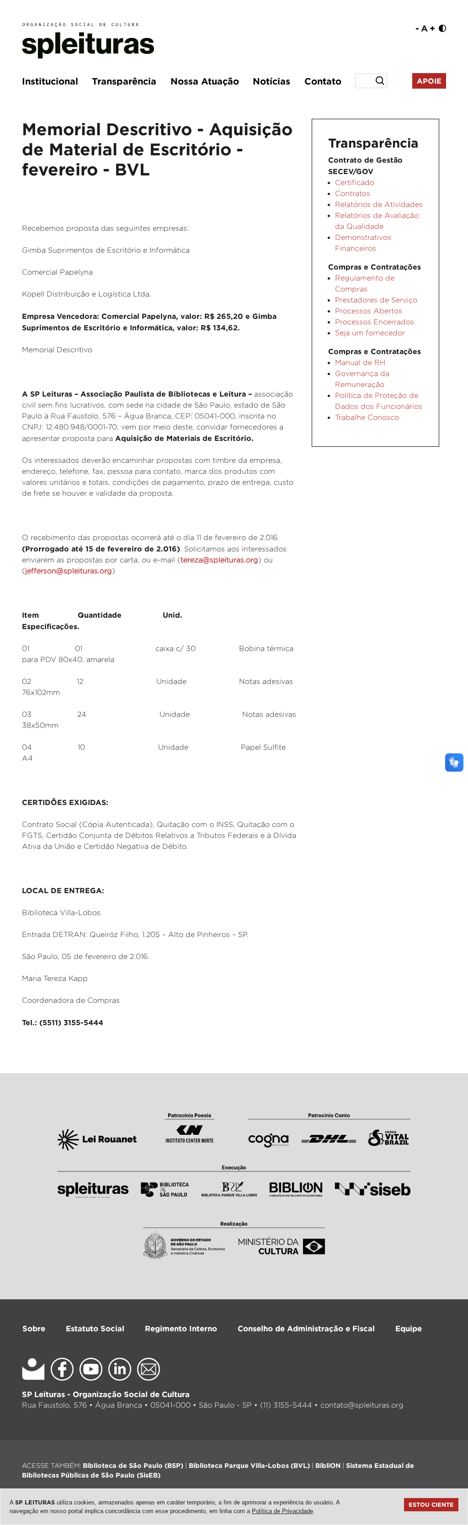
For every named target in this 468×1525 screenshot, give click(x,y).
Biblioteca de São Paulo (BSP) (133, 1465)
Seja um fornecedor (370, 333)
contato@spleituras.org (362, 1405)
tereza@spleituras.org (219, 560)
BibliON (327, 1465)
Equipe (408, 1328)
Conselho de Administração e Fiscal (306, 1328)
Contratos (352, 193)
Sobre (33, 1328)
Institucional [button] (50, 81)
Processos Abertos (368, 311)
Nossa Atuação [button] (204, 81)
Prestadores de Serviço (376, 300)
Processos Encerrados (374, 322)
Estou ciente (431, 1504)
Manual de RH (360, 362)
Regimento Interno (181, 1328)
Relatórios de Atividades (379, 204)
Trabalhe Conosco (367, 417)
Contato (322, 81)
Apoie (429, 81)
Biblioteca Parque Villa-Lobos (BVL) (249, 1465)
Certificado (354, 182)
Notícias (271, 81)
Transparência (124, 81)
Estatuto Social (95, 1328)
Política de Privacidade (282, 1511)
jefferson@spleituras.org (68, 571)
